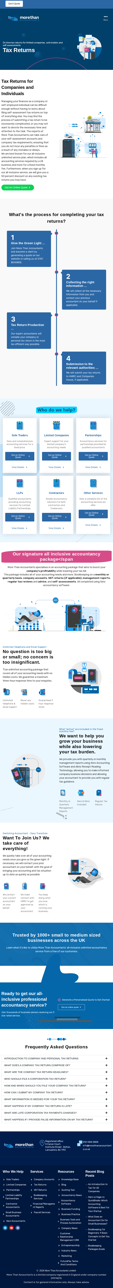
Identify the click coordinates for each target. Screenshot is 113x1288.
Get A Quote (14, 3)
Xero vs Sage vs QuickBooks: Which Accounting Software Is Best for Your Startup (98, 1204)
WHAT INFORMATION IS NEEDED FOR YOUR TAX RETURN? (39, 1099)
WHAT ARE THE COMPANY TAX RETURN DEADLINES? (36, 1072)
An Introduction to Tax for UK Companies (97, 1188)
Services (36, 1171)
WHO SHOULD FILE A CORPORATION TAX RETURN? (35, 1078)
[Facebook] (17, 1227)
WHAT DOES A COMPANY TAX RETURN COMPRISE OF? (37, 1065)
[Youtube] (11, 1227)
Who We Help (13, 1171)
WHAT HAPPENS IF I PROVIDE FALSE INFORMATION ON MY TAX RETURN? (48, 1119)
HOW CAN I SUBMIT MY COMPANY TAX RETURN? (33, 1092)
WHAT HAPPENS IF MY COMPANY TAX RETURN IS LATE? (38, 1106)
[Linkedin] (5, 1227)
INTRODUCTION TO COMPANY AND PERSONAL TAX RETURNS (41, 1058)
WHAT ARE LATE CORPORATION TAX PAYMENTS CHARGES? (40, 1112)
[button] (56, 1058)
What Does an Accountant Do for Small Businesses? (98, 1220)
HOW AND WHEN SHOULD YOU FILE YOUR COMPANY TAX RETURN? (45, 1085)
